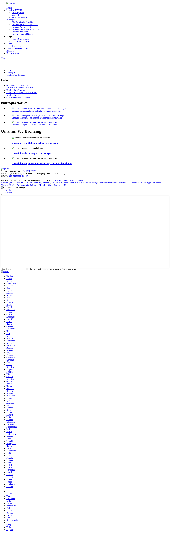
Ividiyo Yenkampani (20, 39)
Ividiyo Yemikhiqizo (20, 41)
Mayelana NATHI (14, 10)
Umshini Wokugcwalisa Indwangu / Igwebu (27, 185)
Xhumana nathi (12, 53)
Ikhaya (9, 8)
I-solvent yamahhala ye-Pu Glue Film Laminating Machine (25, 183)
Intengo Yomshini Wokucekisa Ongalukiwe (110, 183)
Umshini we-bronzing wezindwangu (31, 153)
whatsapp (8, 192)
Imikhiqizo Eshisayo (59, 180)
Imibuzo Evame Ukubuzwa (17, 48)
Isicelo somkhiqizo (19, 17)
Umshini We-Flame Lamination (25, 24)
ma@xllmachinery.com (18, 176)
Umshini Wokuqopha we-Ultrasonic (27, 29)
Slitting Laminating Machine (59, 185)
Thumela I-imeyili (8, 190)
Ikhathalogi (16, 46)
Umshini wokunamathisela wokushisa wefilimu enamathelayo (37, 111)
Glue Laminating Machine (23, 22)
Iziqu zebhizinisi (18, 15)
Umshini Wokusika (20, 32)
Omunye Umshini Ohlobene (23, 34)
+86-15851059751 (28, 171)
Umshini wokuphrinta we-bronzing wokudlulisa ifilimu (35, 125)
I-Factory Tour (18, 12)
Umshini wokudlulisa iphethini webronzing (35, 142)
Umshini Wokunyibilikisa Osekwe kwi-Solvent (71, 183)
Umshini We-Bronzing (21, 27)
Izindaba (10, 51)
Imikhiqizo (10, 20)
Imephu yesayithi (77, 180)
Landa (9, 44)
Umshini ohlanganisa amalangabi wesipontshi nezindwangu (37, 118)
